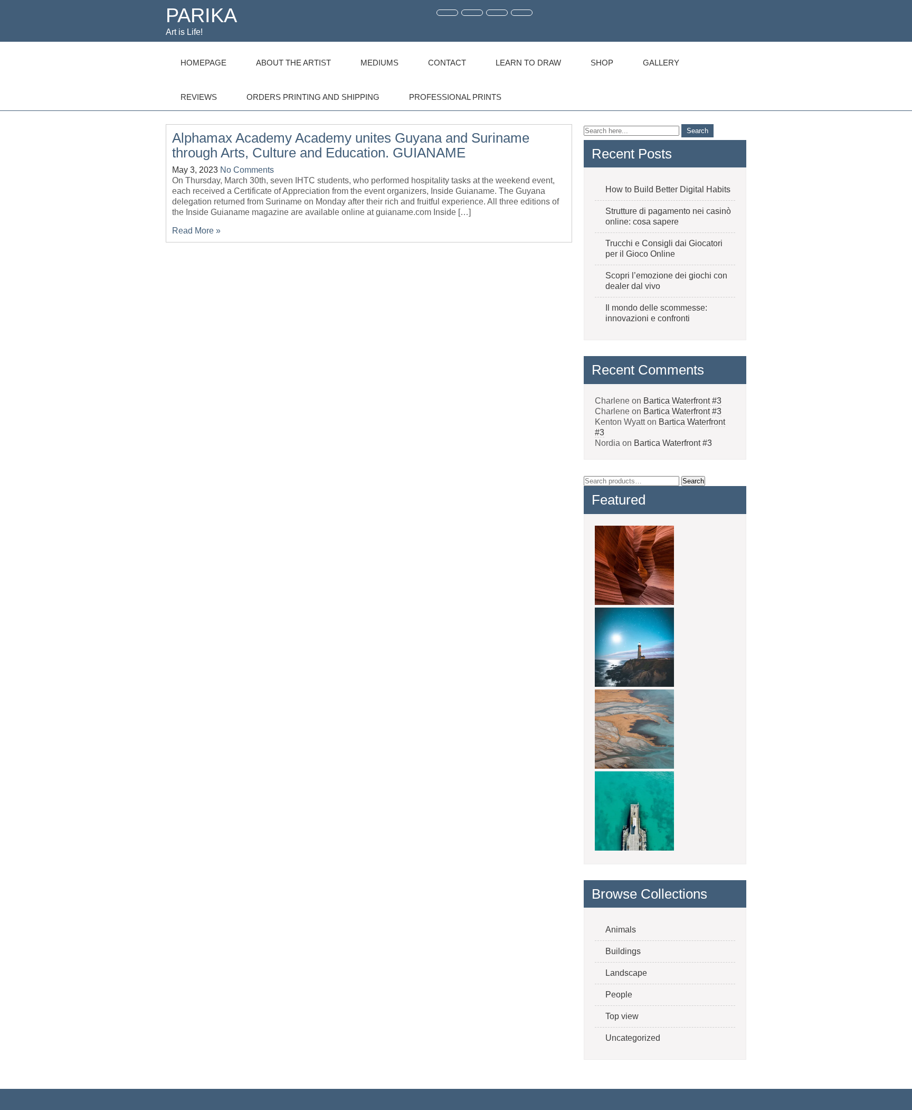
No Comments (247, 169)
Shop (602, 62)
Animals (620, 929)
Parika (201, 15)
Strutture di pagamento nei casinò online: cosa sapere (668, 216)
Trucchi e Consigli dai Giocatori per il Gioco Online (664, 248)
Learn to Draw (528, 62)
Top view (622, 1016)
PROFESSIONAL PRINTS (455, 96)
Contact (447, 62)
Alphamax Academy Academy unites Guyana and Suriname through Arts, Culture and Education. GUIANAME (350, 145)
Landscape (626, 972)
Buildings (623, 951)
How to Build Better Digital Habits (667, 189)
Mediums (379, 62)
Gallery (661, 62)
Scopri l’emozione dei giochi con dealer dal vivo (666, 281)
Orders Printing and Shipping (312, 96)
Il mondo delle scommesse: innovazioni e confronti (656, 313)
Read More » (196, 230)
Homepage (203, 62)
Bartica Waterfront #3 (682, 400)
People (618, 994)
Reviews (198, 96)
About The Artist (293, 62)
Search (693, 481)
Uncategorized (632, 1037)
